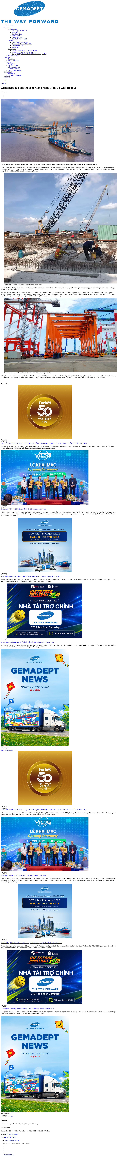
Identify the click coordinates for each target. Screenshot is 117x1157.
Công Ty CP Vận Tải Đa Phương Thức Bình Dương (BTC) (29, 54)
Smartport (3, 83)
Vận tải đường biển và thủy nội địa (22, 44)
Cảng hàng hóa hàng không (20, 42)
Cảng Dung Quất (17, 34)
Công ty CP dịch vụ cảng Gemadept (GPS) (24, 50)
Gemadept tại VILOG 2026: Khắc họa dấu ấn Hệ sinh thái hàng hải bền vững (23, 509)
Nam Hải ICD (16, 32)
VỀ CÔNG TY (8, 26)
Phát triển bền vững (13, 68)
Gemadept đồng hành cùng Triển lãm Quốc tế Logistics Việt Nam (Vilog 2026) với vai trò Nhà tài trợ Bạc (31, 576)
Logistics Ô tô (16, 47)
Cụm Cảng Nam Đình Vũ (19, 30)
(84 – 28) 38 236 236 (12, 1134)
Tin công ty (11, 59)
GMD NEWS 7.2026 (7, 750)
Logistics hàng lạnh (17, 45)
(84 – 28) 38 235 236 (10, 1137)
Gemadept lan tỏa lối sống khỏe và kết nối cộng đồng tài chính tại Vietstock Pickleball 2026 (27, 642)
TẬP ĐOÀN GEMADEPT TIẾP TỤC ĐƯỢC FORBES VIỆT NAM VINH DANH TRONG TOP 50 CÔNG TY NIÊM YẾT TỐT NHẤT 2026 (44, 443)
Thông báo (11, 64)
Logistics (10, 40)
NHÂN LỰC (8, 72)
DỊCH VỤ (7, 27)
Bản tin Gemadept (13, 60)
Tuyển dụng (11, 73)
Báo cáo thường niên (14, 67)
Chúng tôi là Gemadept (14, 75)
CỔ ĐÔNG (7, 62)
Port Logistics (12, 49)
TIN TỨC (7, 57)
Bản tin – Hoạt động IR (15, 70)
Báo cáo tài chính (13, 65)
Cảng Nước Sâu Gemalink (19, 39)
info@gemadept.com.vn (12, 1140)
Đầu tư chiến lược (13, 55)
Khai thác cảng (12, 29)
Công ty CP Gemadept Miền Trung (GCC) (24, 52)
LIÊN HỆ (7, 77)
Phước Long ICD (17, 35)
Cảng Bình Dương (17, 37)
